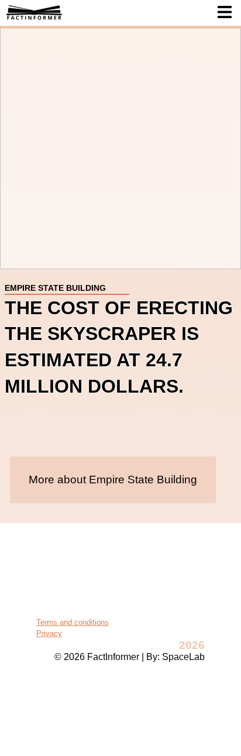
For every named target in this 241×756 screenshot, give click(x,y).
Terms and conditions (72, 622)
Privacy (49, 633)
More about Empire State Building (113, 479)
